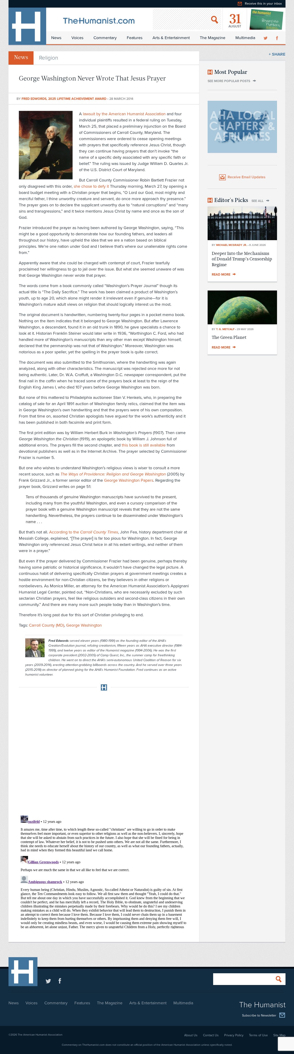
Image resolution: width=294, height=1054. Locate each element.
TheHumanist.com (27, 26)
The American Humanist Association (40, 1034)
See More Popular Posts (229, 81)
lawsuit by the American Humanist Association (124, 113)
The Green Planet (229, 337)
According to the (83, 532)
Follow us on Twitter (48, 981)
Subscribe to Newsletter (259, 1015)
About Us (191, 1035)
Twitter (266, 37)
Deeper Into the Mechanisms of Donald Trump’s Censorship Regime (242, 259)
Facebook (277, 37)
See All (257, 201)
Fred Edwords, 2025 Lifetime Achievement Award (64, 99)
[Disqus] (104, 751)
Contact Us (211, 1035)
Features (134, 37)
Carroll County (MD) (46, 625)
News (56, 37)
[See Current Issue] (266, 19)
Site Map (279, 1035)
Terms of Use (258, 1035)
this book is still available (144, 445)
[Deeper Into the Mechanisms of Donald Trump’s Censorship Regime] (242, 238)
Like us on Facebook (60, 981)
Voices (77, 37)
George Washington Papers (128, 480)
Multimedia (245, 37)
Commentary (105, 37)
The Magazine (212, 37)
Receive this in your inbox (263, 4)
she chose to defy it (91, 186)
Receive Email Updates (247, 177)
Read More (221, 274)
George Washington (84, 625)
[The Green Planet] (242, 322)
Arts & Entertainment (171, 37)
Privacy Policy (233, 1035)
